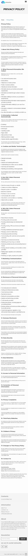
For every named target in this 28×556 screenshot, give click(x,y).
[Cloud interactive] (6, 2)
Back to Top (22, 554)
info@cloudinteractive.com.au (9, 469)
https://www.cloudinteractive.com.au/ (14, 40)
